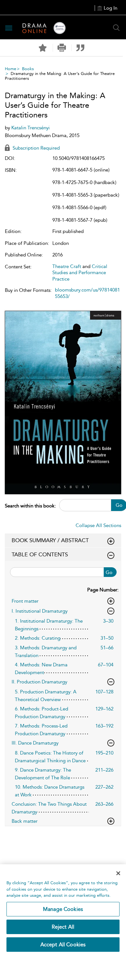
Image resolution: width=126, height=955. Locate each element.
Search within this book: (30, 506)
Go (109, 572)
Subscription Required (35, 148)
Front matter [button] (25, 601)
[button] (61, 48)
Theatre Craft (66, 266)
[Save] (42, 48)
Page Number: (103, 590)
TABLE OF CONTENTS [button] (40, 554)
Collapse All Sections (98, 525)
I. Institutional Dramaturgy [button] (40, 611)
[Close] (118, 873)
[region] (63, 909)
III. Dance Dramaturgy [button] (35, 743)
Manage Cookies (63, 909)
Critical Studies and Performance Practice (79, 273)
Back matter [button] (24, 821)
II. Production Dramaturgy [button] (39, 682)
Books (28, 68)
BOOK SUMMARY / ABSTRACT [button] (50, 540)
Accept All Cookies (63, 944)
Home (10, 68)
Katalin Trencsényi (30, 128)
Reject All (63, 927)
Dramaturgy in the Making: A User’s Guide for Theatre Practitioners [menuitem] (60, 76)
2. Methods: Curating (37, 638)
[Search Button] (116, 27)
